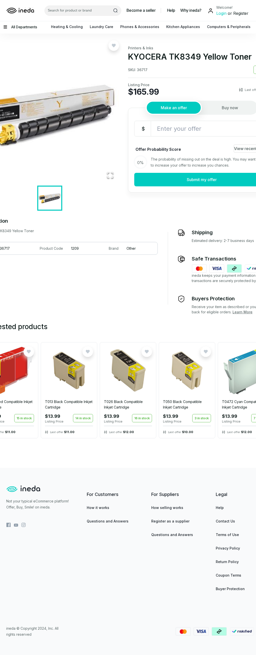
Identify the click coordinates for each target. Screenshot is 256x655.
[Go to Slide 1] (49, 198)
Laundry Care (101, 27)
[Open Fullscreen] (110, 175)
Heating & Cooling (67, 27)
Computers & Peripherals (228, 27)
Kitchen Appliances (183, 27)
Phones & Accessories (139, 27)
